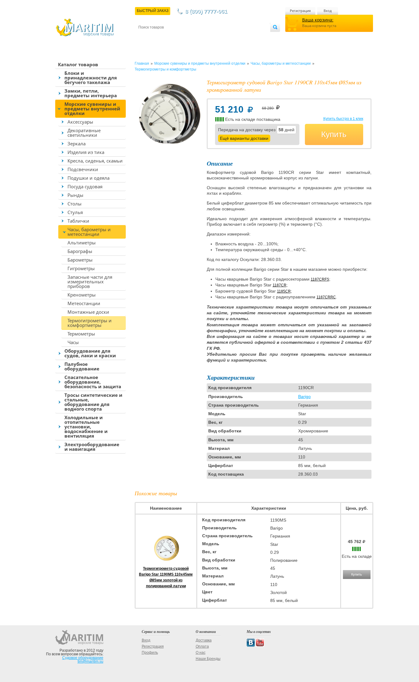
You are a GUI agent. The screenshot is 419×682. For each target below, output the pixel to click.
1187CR (279, 285)
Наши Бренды (208, 659)
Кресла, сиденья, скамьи (95, 161)
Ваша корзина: (317, 20)
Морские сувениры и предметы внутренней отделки (92, 108)
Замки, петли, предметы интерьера (90, 93)
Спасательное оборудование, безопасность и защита (92, 381)
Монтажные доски (88, 312)
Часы (73, 342)
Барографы (79, 251)
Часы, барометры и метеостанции (89, 231)
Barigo (304, 396)
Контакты (145, 37)
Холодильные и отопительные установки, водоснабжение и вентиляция (86, 426)
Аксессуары (80, 122)
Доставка (168, 37)
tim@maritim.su (90, 661)
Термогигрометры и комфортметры (89, 322)
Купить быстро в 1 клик (343, 119)
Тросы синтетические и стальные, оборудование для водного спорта (93, 402)
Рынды (75, 195)
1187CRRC (326, 297)
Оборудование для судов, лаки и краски (90, 353)
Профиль (150, 652)
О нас (201, 652)
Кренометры (81, 295)
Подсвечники (82, 169)
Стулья (75, 212)
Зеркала (76, 143)
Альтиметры (81, 242)
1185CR (284, 291)
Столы (74, 204)
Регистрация (300, 10)
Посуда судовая (84, 186)
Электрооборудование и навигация (91, 446)
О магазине (212, 37)
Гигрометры (81, 268)
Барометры (80, 260)
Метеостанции (83, 303)
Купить (334, 134)
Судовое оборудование (82, 658)
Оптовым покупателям (251, 37)
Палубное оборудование (81, 366)
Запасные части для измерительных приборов (89, 281)
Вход (328, 10)
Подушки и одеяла (88, 178)
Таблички (78, 221)
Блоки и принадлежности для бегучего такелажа (90, 77)
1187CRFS (320, 279)
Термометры (81, 334)
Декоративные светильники (84, 132)
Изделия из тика (85, 152)
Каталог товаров (78, 64)
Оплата (189, 37)
